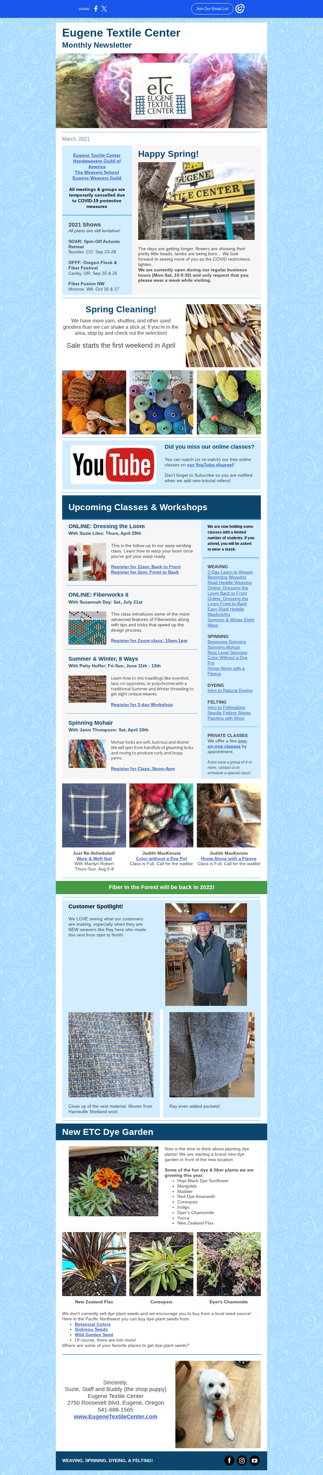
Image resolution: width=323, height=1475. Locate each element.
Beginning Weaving (227, 577)
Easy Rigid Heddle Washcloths (226, 611)
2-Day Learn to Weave (230, 572)
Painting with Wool (226, 718)
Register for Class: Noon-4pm (143, 768)
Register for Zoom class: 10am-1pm (149, 640)
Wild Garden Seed (94, 1334)
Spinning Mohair (224, 647)
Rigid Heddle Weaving (230, 582)
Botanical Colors (93, 1324)
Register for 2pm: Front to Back (145, 572)
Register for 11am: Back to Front (146, 566)
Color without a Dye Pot (161, 858)
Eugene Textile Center (96, 155)
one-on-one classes (228, 743)
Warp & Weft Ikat (94, 858)
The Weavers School (97, 172)
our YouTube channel (210, 464)
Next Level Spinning (227, 652)
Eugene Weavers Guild (97, 177)
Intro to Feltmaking (226, 707)
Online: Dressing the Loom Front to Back (228, 601)
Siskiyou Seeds (91, 1329)
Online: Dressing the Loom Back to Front (228, 590)
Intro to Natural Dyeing (230, 690)
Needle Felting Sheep (229, 712)
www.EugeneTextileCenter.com (115, 1416)
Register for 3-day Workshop (142, 704)
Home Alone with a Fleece (228, 858)
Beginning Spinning (227, 641)
